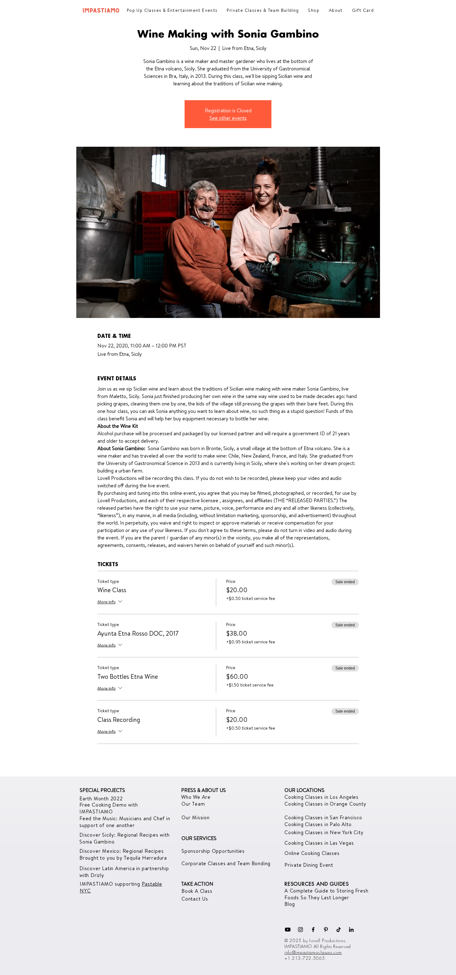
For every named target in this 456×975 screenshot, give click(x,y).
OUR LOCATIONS (304, 790)
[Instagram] (300, 929)
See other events (228, 117)
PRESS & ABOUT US (203, 790)
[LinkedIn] (351, 929)
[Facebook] (313, 929)
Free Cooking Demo (103, 804)
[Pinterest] (326, 929)
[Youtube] (287, 929)
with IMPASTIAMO (108, 808)
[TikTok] (338, 929)
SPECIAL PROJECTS (102, 790)
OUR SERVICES (199, 838)
